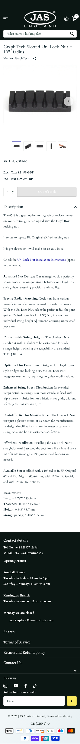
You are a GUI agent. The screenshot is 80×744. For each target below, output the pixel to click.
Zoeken (72, 34)
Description (13, 206)
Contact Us (12, 663)
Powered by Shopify (59, 716)
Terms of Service (17, 642)
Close (40, 670)
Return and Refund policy (24, 652)
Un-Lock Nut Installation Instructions (41, 260)
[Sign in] (66, 19)
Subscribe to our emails (19, 692)
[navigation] (16, 146)
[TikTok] (34, 686)
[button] (68, 101)
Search (9, 632)
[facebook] (26, 686)
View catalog (5, 19)
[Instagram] (5, 686)
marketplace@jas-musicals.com (31, 620)
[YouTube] (16, 685)
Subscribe (72, 701)
